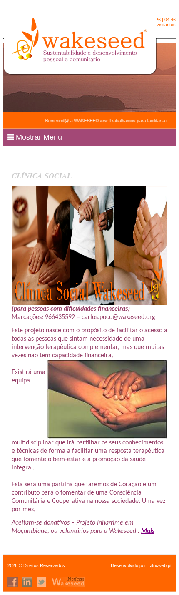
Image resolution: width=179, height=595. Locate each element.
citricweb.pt (160, 565)
